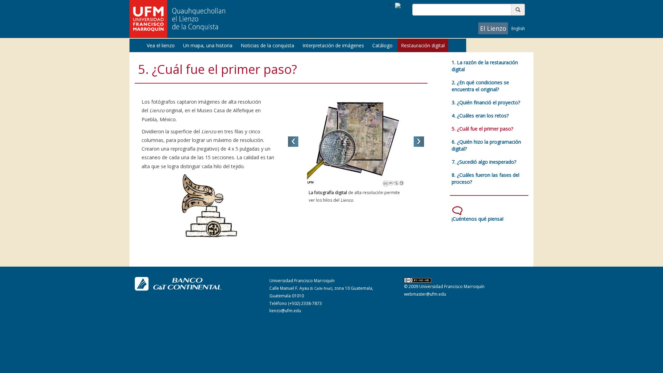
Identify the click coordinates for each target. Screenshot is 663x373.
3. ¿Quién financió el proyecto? (486, 102)
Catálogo (382, 45)
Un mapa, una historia (207, 45)
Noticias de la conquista (267, 45)
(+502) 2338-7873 (305, 303)
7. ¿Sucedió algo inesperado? (484, 162)
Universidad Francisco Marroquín (451, 286)
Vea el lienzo (161, 45)
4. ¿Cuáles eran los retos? (480, 115)
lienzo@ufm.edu (285, 311)
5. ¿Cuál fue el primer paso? (482, 128)
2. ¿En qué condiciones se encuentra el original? (480, 86)
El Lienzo (493, 28)
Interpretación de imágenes (333, 45)
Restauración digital (423, 45)
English (518, 28)
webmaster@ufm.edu (425, 294)
